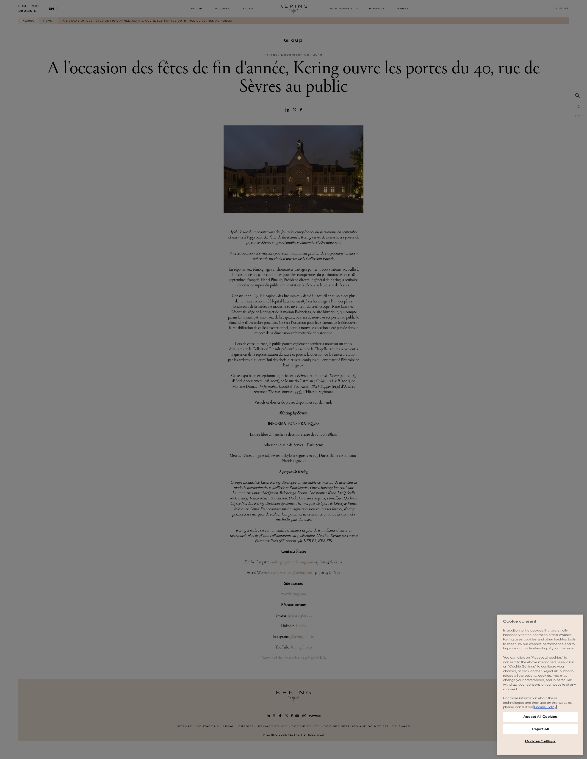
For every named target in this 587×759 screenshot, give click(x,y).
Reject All (540, 729)
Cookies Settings (540, 741)
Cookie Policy (545, 707)
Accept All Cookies (540, 716)
